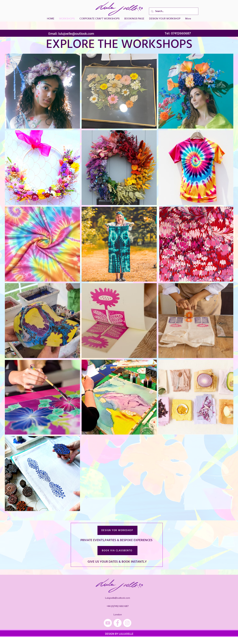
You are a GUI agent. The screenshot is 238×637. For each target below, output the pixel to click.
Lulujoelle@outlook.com (117, 597)
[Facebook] (117, 623)
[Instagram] (127, 623)
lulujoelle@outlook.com (76, 34)
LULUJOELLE (125, 634)
